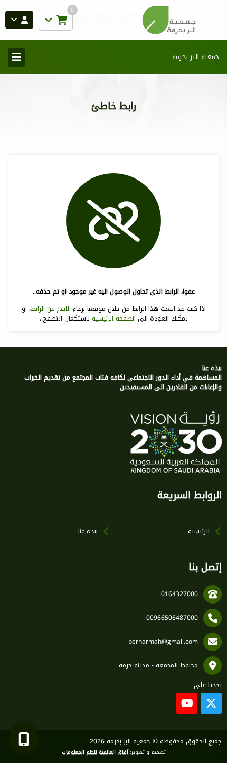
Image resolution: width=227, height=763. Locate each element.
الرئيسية (199, 531)
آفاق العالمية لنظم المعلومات (95, 752)
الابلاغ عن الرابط (51, 309)
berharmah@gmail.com (163, 641)
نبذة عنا (88, 531)
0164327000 (179, 594)
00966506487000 (172, 618)
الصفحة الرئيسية (114, 318)
